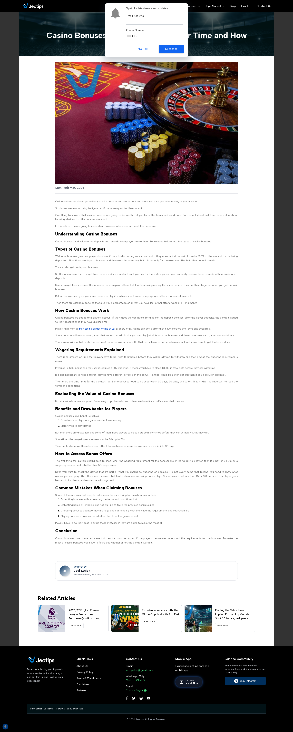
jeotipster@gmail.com (139, 670)
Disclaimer (82, 684)
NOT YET (144, 48)
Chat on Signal (134, 690)
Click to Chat (134, 680)
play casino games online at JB (97, 328)
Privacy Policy (84, 672)
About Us (82, 666)
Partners (81, 690)
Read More (76, 625)
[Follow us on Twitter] (133, 699)
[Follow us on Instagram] (141, 699)
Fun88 (59, 709)
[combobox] (132, 36)
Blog (233, 6)
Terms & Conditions (88, 678)
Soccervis (48, 709)
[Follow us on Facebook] (127, 699)
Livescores (193, 6)
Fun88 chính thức (74, 709)
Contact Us (264, 6)
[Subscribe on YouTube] (149, 699)
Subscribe (171, 48)
